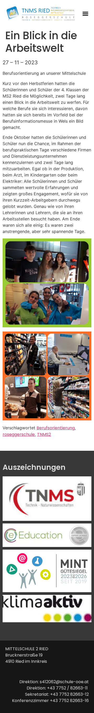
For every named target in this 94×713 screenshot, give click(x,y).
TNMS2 (44, 434)
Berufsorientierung (56, 428)
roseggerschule (19, 434)
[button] (85, 13)
